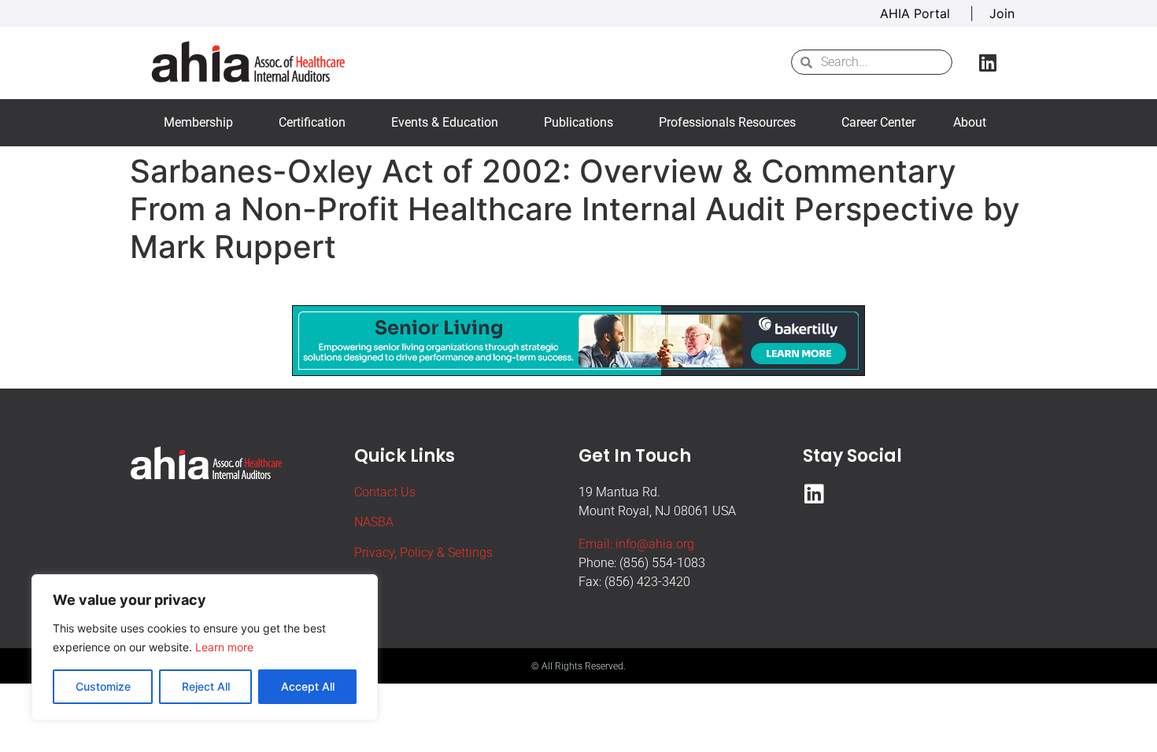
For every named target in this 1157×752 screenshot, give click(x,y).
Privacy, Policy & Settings (423, 552)
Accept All (308, 686)
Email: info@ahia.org (636, 543)
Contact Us (385, 492)
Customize (103, 686)
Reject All (206, 686)
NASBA (374, 521)
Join (1002, 13)
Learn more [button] (224, 647)
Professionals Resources (727, 122)
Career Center (878, 122)
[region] (204, 647)
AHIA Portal (917, 13)
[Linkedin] (987, 62)
